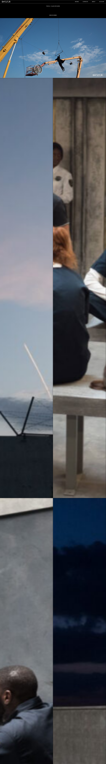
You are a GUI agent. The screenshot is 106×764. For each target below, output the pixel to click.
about (93, 1)
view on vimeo (53, 15)
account (101, 1)
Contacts (85, 1)
